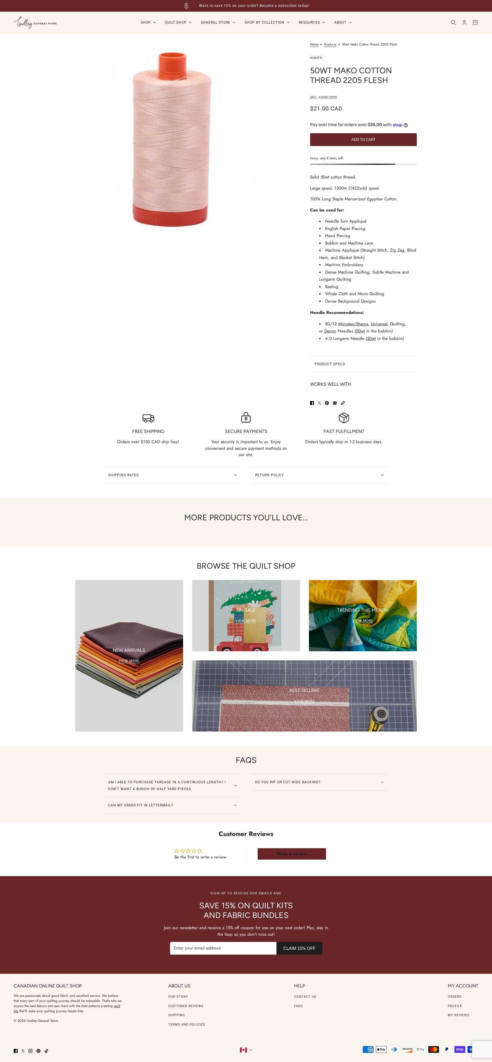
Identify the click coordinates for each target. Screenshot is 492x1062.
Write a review (291, 854)
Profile (455, 1006)
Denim (330, 331)
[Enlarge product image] (172, 140)
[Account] (464, 22)
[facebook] (16, 1051)
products (330, 45)
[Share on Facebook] (312, 403)
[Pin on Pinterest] (327, 403)
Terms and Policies (186, 1024)
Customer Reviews (186, 1006)
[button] (343, 403)
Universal (379, 324)
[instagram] (30, 1051)
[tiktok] (46, 1051)
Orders (455, 997)
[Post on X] (319, 403)
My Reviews (459, 1015)
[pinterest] (38, 1051)
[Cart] (475, 22)
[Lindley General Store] (35, 22)
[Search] (453, 22)
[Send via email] (335, 403)
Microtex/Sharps (353, 324)
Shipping (176, 1015)
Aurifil (316, 58)
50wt (360, 331)
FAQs (298, 1006)
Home (314, 45)
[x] (23, 1050)
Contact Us (305, 997)
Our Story (178, 997)
